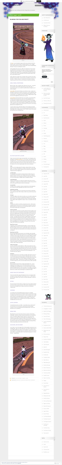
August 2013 (46, 212)
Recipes (45, 161)
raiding (26, 380)
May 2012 (45, 243)
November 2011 (46, 258)
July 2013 (45, 214)
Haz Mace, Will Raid (47, 339)
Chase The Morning (47, 319)
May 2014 (45, 189)
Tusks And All (46, 433)
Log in (45, 444)
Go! (52, 82)
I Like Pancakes (46, 344)
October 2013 (46, 207)
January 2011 (46, 284)
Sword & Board (46, 413)
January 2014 (46, 199)
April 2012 (45, 245)
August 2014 (46, 184)
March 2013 (46, 222)
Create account (46, 441)
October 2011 (46, 261)
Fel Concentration (47, 334)
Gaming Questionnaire (47, 103)
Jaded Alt (45, 347)
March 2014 (46, 194)
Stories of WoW (46, 408)
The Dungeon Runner (47, 421)
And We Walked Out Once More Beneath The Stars (47, 89)
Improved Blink (12, 97)
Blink (12, 63)
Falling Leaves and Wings (47, 331)
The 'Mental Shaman (47, 416)
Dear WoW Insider (47, 98)
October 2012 (46, 230)
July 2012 (45, 238)
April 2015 (45, 176)
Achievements (46, 110)
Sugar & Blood (46, 411)
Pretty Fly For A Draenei (46, 386)
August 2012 (46, 235)
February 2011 (46, 281)
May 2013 (45, 217)
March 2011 (46, 279)
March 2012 (46, 248)
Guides (45, 133)
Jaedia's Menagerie (47, 349)
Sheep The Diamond (47, 406)
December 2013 (46, 202)
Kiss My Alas (46, 354)
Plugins (45, 380)
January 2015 (46, 178)
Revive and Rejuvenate (48, 401)
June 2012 (45, 240)
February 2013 (46, 225)
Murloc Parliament (47, 367)
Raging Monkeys (46, 393)
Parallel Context (46, 375)
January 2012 (46, 253)
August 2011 (46, 266)
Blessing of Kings (47, 313)
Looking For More (47, 357)
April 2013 (45, 220)
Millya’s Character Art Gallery (49, 7)
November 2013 (46, 204)
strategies (33, 380)
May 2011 (45, 274)
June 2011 (45, 271)
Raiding (45, 159)
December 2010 (46, 287)
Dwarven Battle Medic (47, 327)
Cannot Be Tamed (47, 316)
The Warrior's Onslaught (46, 425)
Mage (27, 378)
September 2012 (46, 233)
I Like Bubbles (46, 341)
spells (29, 380)
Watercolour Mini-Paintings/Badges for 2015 (47, 94)
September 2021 (46, 173)
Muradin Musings (47, 365)
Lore (44, 143)
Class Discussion (18, 378)
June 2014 (45, 186)
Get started (38, 1)
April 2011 (45, 276)
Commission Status (38, 5)
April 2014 (45, 191)
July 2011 (45, 269)
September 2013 (46, 209)
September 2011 (46, 263)
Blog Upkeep (46, 115)
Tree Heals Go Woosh (47, 430)
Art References (44, 5)
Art (44, 112)
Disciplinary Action (47, 325)
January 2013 (46, 227)
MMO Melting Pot (47, 362)
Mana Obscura (46, 360)
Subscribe (44, 76)
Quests (45, 156)
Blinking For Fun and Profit (19, 19)
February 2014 (46, 196)
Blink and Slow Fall (20, 159)
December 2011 (46, 256)
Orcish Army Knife (47, 372)
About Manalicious (50, 5)
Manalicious (14, 5)
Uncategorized (46, 166)
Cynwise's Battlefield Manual (47, 322)
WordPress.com (46, 452)
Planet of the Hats (47, 378)
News (44, 148)
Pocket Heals (46, 383)
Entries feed (46, 446)
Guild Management (47, 135)
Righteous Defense (47, 403)
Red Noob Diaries (47, 398)
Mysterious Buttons (47, 370)
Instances (45, 138)
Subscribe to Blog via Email (48, 66)
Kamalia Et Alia (46, 352)
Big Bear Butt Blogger (47, 311)
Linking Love (46, 141)
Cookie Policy (19, 463)
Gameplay (24, 378)
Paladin (45, 151)
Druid (45, 120)
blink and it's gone (19, 380)
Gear (44, 130)
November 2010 (46, 289)
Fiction (45, 125)
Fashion (45, 123)
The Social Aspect (47, 164)
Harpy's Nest (46, 336)
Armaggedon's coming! (48, 308)
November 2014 (46, 181)
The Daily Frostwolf (47, 419)
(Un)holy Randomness (48, 306)
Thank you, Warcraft (47, 100)
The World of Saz (47, 427)
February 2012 (46, 251)
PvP (44, 154)
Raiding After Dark (47, 395)
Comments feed (46, 449)
